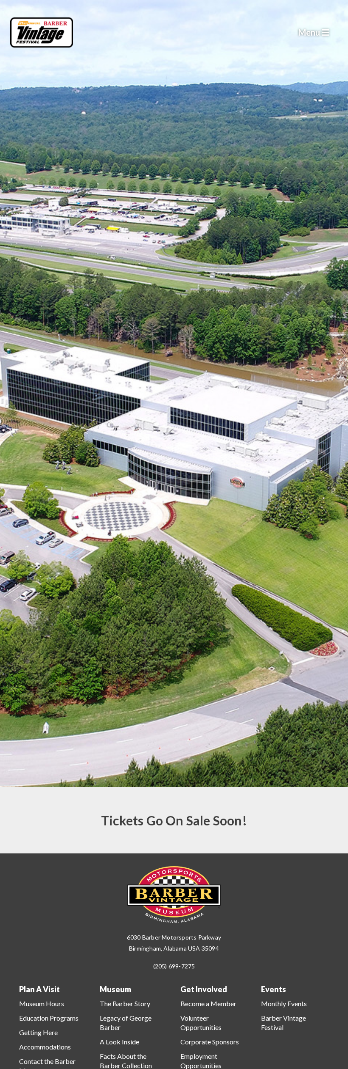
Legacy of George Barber (126, 1022)
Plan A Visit (39, 989)
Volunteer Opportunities (201, 1022)
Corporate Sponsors (209, 1042)
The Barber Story (125, 1003)
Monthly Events (284, 1003)
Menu (310, 32)
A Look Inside (119, 1042)
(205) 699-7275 (174, 966)
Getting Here (38, 1032)
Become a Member (208, 1003)
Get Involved (203, 989)
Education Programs (49, 1018)
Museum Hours (41, 1003)
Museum (115, 989)
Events (273, 989)
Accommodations (45, 1047)
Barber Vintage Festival (283, 1022)
